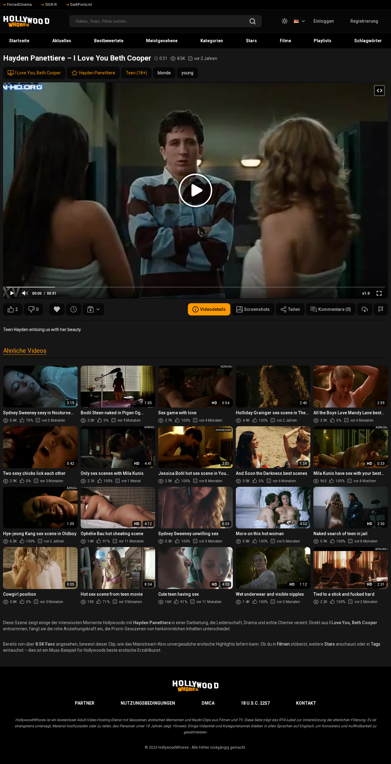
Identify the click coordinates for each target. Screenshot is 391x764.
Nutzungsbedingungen (148, 703)
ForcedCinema (19, 4)
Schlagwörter (368, 40)
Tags (375, 644)
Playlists (322, 40)
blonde (164, 72)
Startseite (19, 40)
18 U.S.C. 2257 (255, 703)
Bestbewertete (108, 40)
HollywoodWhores (173, 747)
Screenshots (257, 309)
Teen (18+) (136, 72)
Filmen (283, 644)
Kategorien (211, 40)
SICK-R (51, 4)
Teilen (294, 309)
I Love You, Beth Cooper (38, 72)
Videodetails (213, 309)
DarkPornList (81, 4)
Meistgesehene (161, 40)
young (187, 72)
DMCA (208, 703)
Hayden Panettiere (97, 72)
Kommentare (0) (334, 309)
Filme (285, 40)
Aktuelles (61, 40)
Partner (84, 703)
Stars (251, 40)
